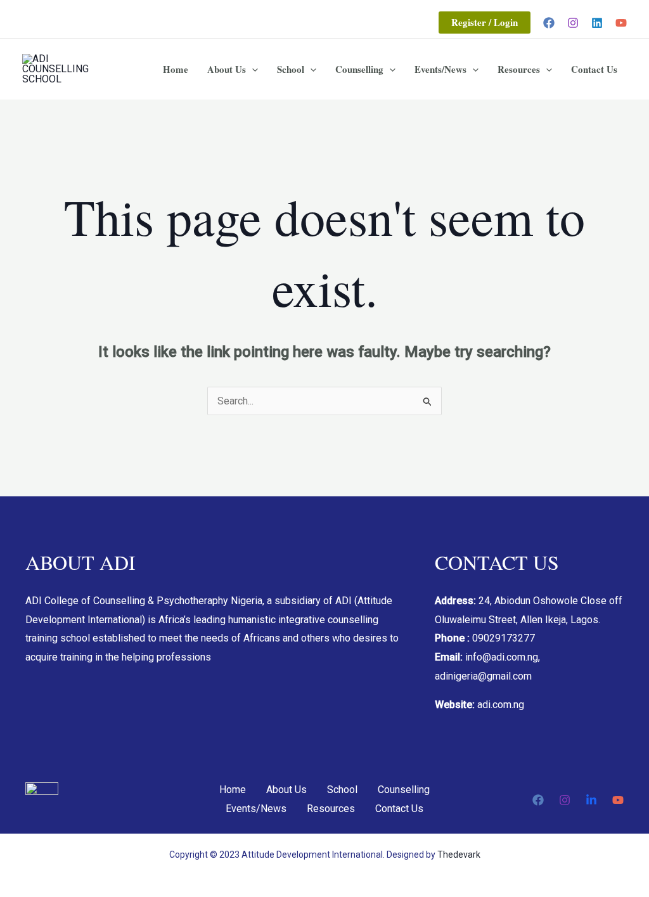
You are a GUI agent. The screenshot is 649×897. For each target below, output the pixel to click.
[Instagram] (573, 23)
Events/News (440, 69)
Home (175, 69)
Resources (519, 69)
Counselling (359, 69)
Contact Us (594, 69)
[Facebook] (549, 23)
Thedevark (458, 854)
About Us (226, 69)
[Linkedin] (597, 23)
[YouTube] (621, 23)
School (290, 69)
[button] (484, 22)
